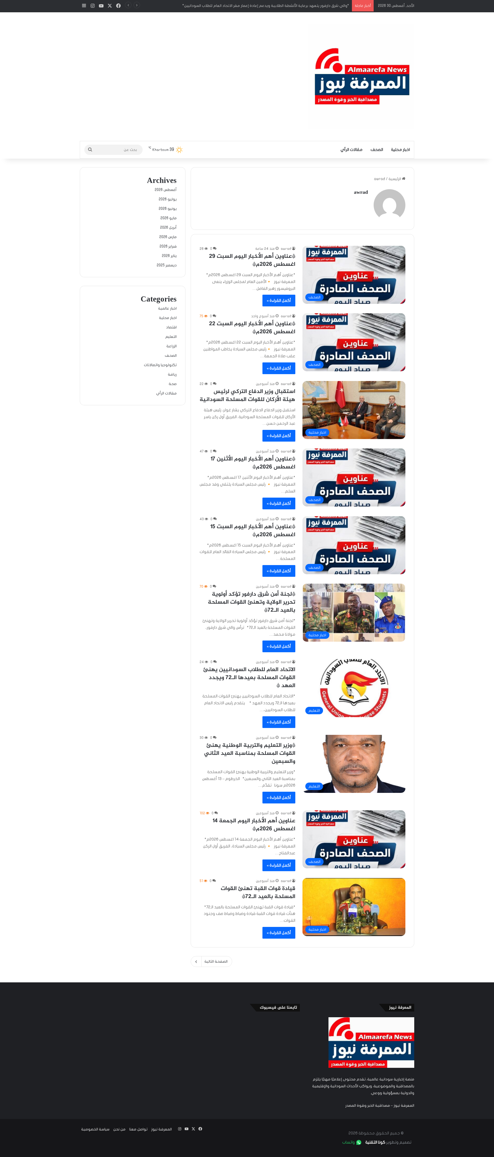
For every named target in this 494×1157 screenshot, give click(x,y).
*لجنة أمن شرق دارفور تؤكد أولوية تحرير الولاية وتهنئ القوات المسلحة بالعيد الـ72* (251, 602)
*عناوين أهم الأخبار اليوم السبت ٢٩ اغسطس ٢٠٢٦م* (252, 260)
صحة (173, 384)
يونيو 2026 (168, 209)
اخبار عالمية (167, 308)
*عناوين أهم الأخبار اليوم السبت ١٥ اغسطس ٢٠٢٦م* (252, 531)
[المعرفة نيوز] (361, 76)
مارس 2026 (168, 237)
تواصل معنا (138, 1129)
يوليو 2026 (168, 199)
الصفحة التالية (216, 961)
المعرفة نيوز (161, 1129)
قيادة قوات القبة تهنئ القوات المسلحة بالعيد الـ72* (258, 892)
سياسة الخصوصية (95, 1129)
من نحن (119, 1129)
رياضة (172, 374)
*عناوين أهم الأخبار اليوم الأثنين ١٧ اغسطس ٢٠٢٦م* (253, 463)
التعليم (171, 337)
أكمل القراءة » (279, 300)
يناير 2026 (169, 256)
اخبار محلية (400, 149)
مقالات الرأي (351, 149)
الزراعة (171, 346)
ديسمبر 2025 (167, 265)
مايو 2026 (168, 218)
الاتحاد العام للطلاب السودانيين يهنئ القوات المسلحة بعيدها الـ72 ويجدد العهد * (249, 678)
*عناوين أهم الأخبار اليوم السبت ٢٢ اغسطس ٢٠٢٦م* (252, 328)
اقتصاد (171, 327)
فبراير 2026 (168, 246)
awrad (361, 192)
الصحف (376, 149)
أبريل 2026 (168, 228)
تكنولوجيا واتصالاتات (160, 365)
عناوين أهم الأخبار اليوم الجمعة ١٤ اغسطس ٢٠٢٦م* (254, 825)
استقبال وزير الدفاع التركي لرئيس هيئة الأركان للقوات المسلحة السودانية (247, 395)
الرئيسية (395, 179)
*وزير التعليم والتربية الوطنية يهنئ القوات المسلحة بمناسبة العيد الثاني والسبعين (249, 753)
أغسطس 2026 (166, 190)
